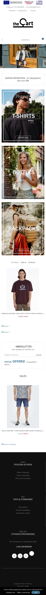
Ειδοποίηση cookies (23, 513)
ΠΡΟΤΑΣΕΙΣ (15, 262)
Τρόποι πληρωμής (23, 472)
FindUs (27, 586)
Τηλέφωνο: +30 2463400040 (15, 7)
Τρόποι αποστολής (23, 475)
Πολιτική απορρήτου (23, 510)
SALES (23, 376)
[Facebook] (20, 556)
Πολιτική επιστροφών (23, 478)
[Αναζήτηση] (35, 40)
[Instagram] (26, 556)
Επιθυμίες (12, 11)
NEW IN (23, 262)
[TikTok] (31, 553)
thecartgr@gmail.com (33, 7)
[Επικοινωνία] (14, 556)
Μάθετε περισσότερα (23, 592)
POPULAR (31, 262)
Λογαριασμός (22, 11)
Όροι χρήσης (23, 507)
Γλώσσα (32, 11)
